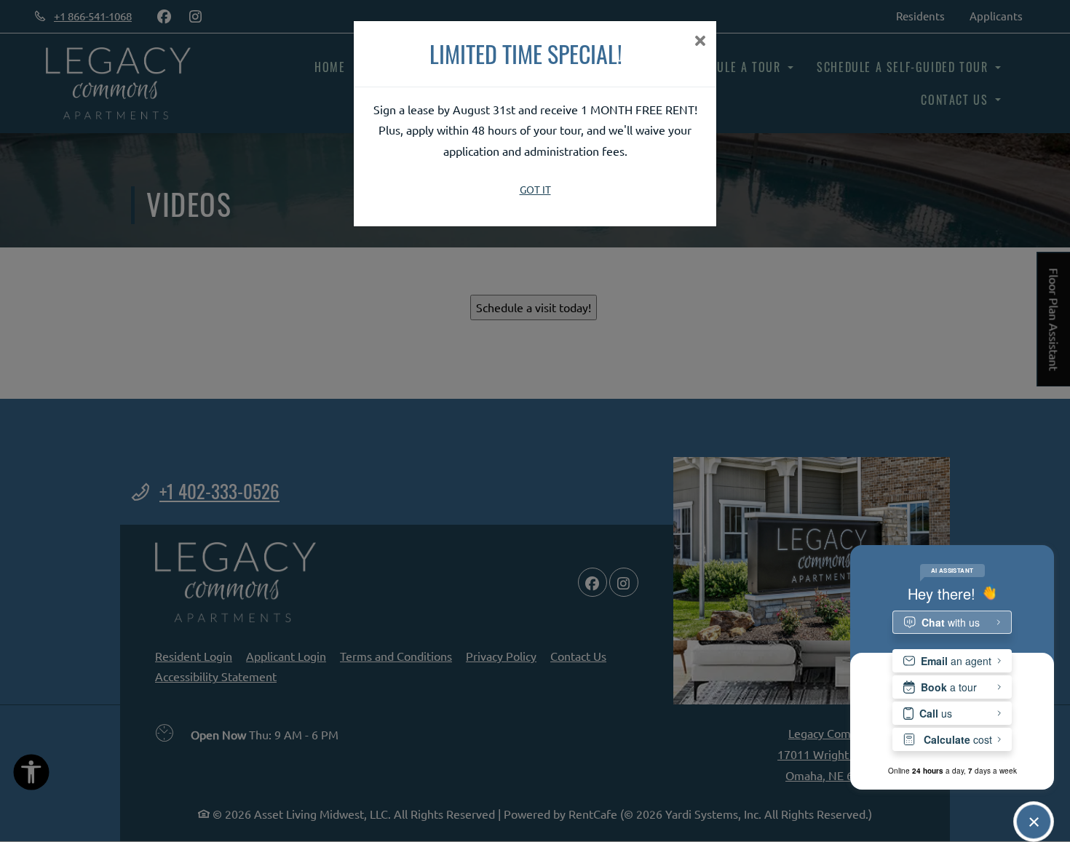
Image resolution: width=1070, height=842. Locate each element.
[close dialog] (699, 42)
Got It (535, 189)
